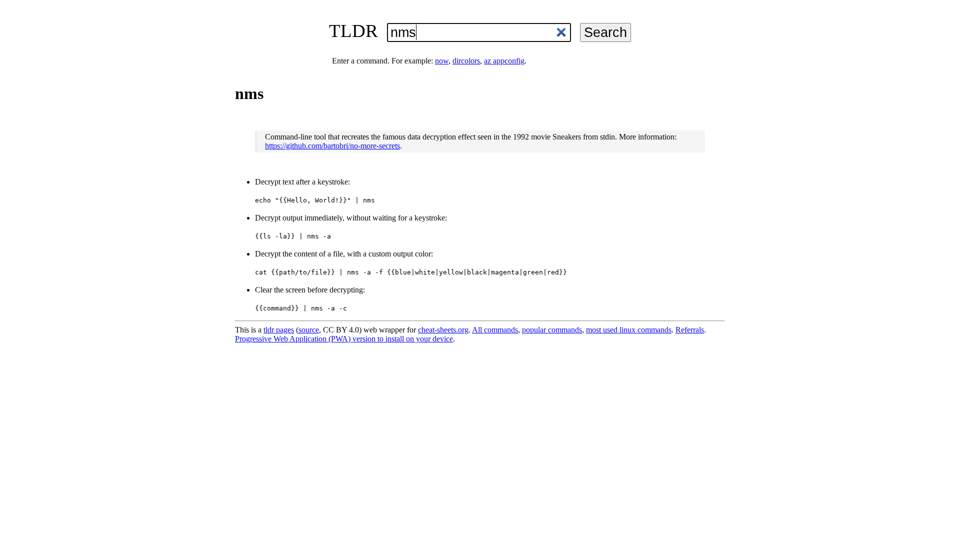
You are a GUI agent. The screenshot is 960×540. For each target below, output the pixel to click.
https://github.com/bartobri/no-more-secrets (332, 146)
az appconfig (504, 60)
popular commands (552, 330)
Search (605, 32)
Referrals (690, 330)
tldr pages (279, 330)
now (441, 60)
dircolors (466, 60)
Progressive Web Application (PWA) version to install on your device (344, 338)
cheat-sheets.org (443, 330)
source (308, 330)
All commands (495, 330)
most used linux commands (629, 330)
